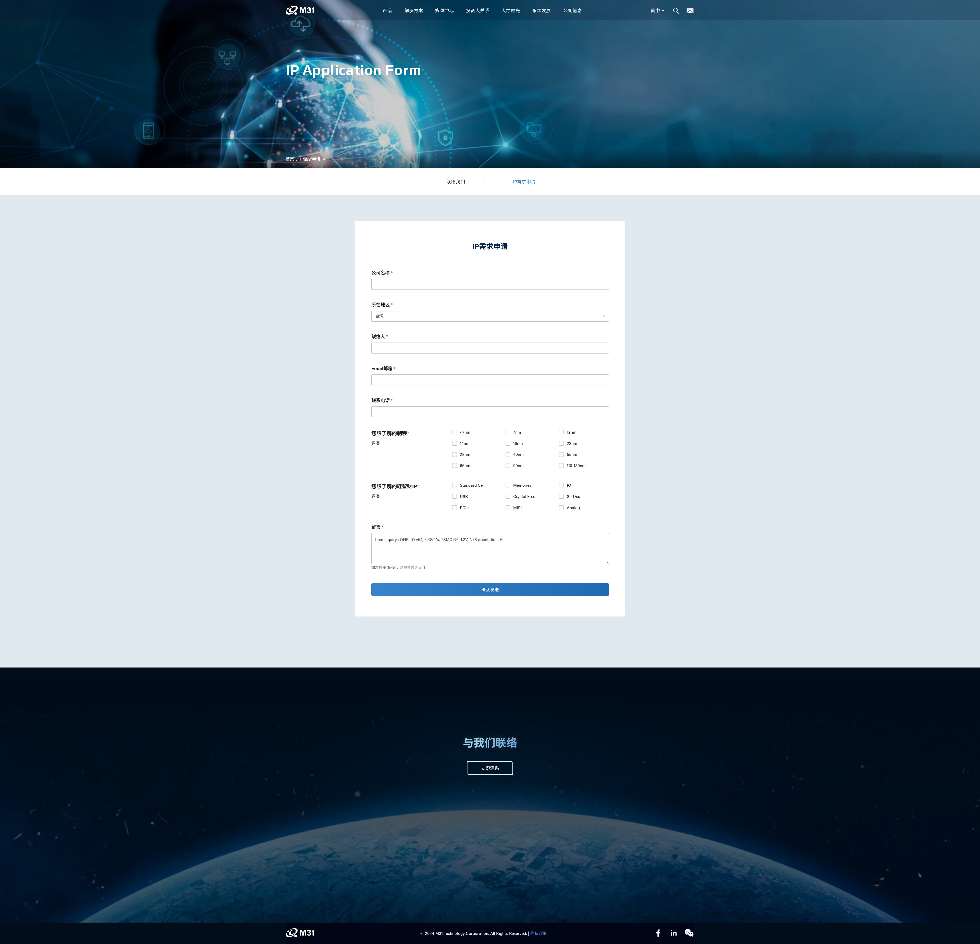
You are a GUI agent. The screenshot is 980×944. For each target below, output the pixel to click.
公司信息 (572, 10)
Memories (522, 485)
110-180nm (576, 465)
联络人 (379, 336)
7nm (517, 432)
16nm (518, 443)
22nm (572, 443)
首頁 (290, 159)
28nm (465, 454)
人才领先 (510, 10)
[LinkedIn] (674, 933)
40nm (518, 454)
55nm (572, 454)
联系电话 (382, 400)
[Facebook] (658, 933)
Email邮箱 (383, 368)
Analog (573, 507)
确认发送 (490, 589)
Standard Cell (472, 485)
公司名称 (382, 272)
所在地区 (382, 304)
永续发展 (541, 10)
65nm (465, 465)
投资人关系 (477, 10)
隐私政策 (538, 933)
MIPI (517, 507)
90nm (518, 465)
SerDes (573, 496)
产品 (387, 10)
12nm (572, 432)
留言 (377, 526)
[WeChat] (689, 933)
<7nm (465, 432)
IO (569, 485)
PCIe (464, 507)
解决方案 (414, 10)
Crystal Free (524, 496)
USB (464, 496)
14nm (465, 443)
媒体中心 (444, 10)
